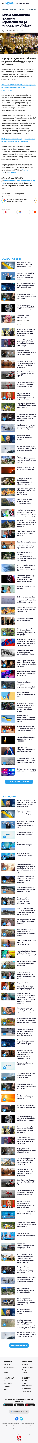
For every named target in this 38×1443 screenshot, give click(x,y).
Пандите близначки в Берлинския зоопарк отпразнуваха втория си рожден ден (26, 631)
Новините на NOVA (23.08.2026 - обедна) (24, 854)
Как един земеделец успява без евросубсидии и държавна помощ (26, 1010)
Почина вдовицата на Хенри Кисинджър (25, 619)
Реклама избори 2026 (13, 1423)
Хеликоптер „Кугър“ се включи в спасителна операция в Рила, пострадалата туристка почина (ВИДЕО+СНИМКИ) (26, 1324)
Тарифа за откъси (7, 1425)
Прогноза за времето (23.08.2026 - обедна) (25, 833)
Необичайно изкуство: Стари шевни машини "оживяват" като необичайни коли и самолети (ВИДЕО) (25, 1054)
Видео (6, 1372)
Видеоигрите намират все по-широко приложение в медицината (26, 673)
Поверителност (8, 1426)
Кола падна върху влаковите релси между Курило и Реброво (26, 1290)
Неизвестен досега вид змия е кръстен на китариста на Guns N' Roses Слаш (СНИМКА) (25, 578)
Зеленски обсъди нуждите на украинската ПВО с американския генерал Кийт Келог (26, 332)
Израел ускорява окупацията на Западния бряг (26, 694)
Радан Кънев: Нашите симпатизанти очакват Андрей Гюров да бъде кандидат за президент (25, 986)
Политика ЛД (17, 1426)
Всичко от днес (9, 1367)
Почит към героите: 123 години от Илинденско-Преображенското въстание (25, 879)
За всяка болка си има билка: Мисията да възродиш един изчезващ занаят (26, 932)
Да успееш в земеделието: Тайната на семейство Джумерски (26, 963)
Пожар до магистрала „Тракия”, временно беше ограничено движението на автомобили (26, 911)
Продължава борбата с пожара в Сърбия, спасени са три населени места (26, 760)
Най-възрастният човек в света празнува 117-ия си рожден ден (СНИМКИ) (26, 728)
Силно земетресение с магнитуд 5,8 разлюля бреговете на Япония (25, 384)
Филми (6, 1389)
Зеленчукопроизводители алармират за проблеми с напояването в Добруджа (26, 1020)
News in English (26, 1391)
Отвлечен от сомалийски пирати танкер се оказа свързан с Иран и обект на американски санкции (26, 600)
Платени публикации (25, 1428)
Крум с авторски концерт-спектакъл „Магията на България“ (26, 921)
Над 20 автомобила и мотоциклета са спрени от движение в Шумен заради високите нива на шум (26, 868)
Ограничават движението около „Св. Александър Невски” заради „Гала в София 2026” (26, 1161)
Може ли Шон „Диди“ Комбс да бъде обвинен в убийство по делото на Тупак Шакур (26, 342)
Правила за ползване (27, 1426)
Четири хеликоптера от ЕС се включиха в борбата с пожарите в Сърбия (26, 448)
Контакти (23, 1425)
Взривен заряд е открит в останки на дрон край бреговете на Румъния (26, 427)
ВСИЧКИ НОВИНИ (19, 1345)
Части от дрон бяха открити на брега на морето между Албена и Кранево (26, 1301)
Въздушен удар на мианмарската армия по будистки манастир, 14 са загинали (26, 460)
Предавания (8, 1383)
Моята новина (9, 1370)
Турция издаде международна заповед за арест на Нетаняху (26, 749)
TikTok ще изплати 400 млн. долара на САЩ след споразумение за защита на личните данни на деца (26, 513)
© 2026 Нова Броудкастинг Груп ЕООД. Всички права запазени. (19, 1434)
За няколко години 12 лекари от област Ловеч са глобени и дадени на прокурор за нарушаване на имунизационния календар (26, 998)
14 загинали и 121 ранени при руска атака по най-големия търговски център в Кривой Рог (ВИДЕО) (25, 707)
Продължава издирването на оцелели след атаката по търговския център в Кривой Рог (26, 417)
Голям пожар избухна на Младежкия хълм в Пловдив (26, 1106)
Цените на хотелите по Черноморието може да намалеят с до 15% (26, 889)
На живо (26, 3)
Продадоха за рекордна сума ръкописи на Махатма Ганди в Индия (25, 652)
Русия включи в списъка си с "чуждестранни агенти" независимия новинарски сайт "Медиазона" (26, 642)
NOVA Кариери (27, 1388)
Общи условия (30, 1425)
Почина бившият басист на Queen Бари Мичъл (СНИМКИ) (26, 739)
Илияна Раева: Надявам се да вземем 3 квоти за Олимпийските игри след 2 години (26, 954)
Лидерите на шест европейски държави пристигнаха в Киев (24, 264)
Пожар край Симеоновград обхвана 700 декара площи (25, 1245)
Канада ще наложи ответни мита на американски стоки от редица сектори (25, 396)
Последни (7, 1364)
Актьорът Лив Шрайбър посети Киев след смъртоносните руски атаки (25, 276)
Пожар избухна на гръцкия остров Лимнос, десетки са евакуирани (26, 609)
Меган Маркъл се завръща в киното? (26, 587)
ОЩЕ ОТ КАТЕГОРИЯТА (19, 782)
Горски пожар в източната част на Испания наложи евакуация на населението (26, 491)
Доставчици (16, 1425)
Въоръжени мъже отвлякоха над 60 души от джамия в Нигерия (26, 352)
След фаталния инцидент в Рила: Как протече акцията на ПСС (26, 1075)
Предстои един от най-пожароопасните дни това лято (25, 1097)
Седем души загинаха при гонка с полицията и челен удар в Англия (26, 405)
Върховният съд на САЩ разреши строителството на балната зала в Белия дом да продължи (26, 556)
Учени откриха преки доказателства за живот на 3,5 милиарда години (26, 307)
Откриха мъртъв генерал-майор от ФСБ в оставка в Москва (26, 771)
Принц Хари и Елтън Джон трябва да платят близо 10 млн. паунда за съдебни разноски (26, 663)
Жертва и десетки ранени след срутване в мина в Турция (26, 374)
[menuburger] (2, 3)
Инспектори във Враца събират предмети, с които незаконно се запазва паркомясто (25, 1032)
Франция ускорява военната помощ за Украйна (24, 437)
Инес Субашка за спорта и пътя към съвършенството (26, 942)
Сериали (7, 1386)
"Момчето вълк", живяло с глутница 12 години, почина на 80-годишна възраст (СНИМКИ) (26, 523)
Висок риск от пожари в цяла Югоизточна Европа (26, 468)
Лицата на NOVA (27, 1367)
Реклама (4, 1423)
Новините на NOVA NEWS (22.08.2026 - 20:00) (26, 1213)
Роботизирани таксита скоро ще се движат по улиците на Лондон (25, 285)
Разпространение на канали (27, 1423)
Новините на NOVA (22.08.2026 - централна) (26, 1234)
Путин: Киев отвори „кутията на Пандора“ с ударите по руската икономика (25, 364)
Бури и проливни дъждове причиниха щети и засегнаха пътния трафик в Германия (26, 568)
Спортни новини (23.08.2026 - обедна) (24, 844)
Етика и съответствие (12, 1428)
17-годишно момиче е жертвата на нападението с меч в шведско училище (24, 481)
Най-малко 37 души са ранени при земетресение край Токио (26, 296)
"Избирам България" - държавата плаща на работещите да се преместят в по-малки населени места (25, 1258)
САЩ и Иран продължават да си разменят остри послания (26, 533)
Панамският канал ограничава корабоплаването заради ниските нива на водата (26, 685)
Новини (18, 3)
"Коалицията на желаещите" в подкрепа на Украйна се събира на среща (26, 718)
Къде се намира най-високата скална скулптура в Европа (24, 501)
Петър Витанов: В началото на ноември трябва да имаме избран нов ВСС (26, 975)
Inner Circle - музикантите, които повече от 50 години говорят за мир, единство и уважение (26, 545)
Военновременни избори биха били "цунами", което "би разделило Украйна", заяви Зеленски (26, 803)
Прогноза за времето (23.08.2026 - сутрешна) (25, 1064)
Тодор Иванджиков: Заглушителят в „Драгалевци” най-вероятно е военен (24, 900)
